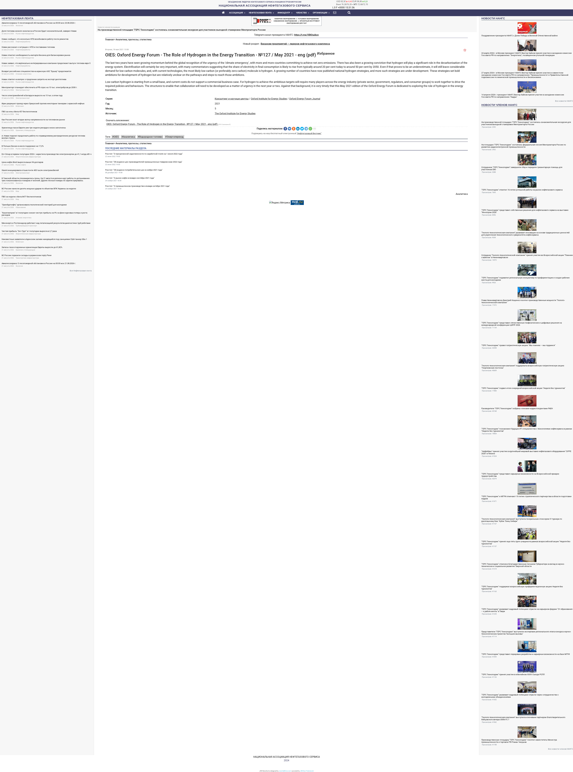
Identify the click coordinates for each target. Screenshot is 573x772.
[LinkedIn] (298, 128)
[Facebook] (285, 128)
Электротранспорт (23, 90)
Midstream (20, 106)
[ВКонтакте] (289, 128)
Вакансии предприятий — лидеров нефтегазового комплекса (295, 43)
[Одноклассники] (293, 128)
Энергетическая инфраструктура (28, 157)
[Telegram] (306, 128)
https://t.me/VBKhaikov (306, 34)
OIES (116, 136)
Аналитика (129, 136)
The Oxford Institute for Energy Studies (235, 113)
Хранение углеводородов (25, 130)
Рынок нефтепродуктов (25, 34)
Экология (19, 26)
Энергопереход (175, 136)
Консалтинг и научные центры (232, 98)
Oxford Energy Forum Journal (304, 98)
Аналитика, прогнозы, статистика (133, 39)
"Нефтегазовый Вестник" (309, 133)
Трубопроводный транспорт (26, 226)
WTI (355, 4)
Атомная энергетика (23, 74)
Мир (17, 114)
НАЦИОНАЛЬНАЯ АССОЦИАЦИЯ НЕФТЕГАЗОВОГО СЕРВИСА (286, 756)
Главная (109, 39)
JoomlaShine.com (285, 771)
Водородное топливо (150, 136)
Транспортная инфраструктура (27, 258)
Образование (21, 207)
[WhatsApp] (310, 128)
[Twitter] (302, 128)
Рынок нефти (21, 165)
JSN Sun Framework (307, 771)
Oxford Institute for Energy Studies (269, 98)
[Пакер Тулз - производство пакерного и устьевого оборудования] (286, 20)
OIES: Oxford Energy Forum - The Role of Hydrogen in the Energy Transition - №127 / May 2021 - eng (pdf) (162, 124)
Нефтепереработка (23, 42)
